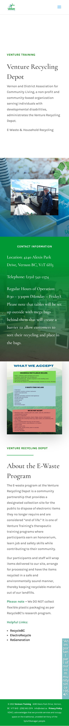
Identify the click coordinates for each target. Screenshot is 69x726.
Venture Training (23, 704)
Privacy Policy (55, 708)
